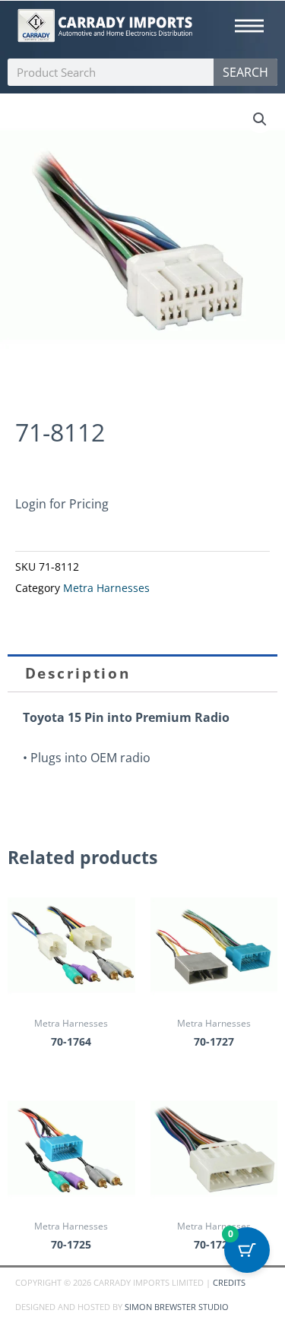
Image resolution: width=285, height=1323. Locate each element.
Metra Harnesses (106, 588)
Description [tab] (78, 673)
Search (245, 72)
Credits (229, 1282)
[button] (260, 119)
